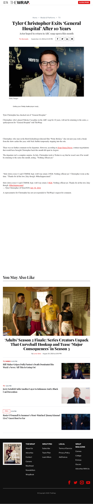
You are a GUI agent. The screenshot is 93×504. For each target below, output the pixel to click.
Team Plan (46, 453)
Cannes (78, 451)
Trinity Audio (25, 106)
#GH (50, 182)
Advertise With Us (82, 469)
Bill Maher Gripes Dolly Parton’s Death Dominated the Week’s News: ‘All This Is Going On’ (28, 366)
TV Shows (7, 361)
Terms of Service (65, 448)
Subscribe (84, 2)
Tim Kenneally (23, 39)
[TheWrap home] (20, 2)
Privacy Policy (64, 453)
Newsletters (30, 470)
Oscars (78, 464)
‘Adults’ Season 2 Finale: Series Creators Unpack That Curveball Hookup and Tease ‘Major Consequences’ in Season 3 (46, 344)
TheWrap (30, 444)
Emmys (78, 460)
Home (35, 18)
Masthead (30, 466)
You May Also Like (19, 277)
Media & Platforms (47, 18)
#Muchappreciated (16, 185)
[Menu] (5, 2)
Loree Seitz (37, 353)
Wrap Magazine (80, 445)
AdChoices (63, 457)
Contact (29, 457)
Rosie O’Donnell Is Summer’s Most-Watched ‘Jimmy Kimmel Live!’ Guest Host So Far (31, 417)
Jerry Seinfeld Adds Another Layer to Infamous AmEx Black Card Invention (30, 390)
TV (59, 18)
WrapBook (30, 474)
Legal (62, 444)
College (78, 456)
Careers (29, 461)
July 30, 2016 (35, 187)
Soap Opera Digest (64, 147)
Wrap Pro (47, 444)
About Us (29, 448)
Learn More (46, 457)
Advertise (29, 453)
